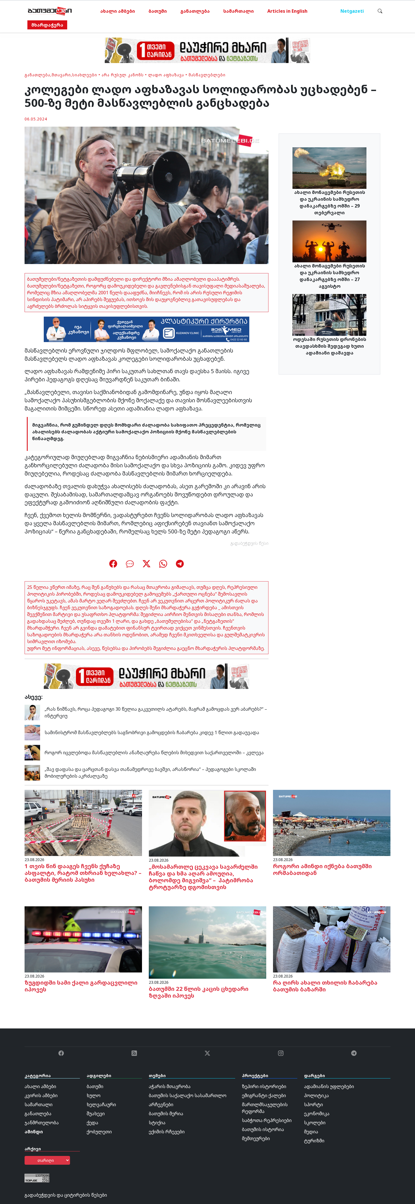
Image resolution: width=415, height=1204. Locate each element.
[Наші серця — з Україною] (50, 11)
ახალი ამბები (117, 11)
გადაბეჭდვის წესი (249, 543)
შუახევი (96, 1113)
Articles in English (287, 11)
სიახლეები (84, 74)
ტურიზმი (314, 1141)
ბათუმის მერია (166, 1113)
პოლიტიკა (316, 1095)
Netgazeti (352, 11)
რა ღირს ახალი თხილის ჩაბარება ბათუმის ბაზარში (325, 986)
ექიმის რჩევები (167, 1132)
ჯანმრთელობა (42, 1122)
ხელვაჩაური (101, 1104)
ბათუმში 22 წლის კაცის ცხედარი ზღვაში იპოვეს (198, 992)
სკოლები (315, 1122)
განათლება (195, 11)
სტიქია (157, 1122)
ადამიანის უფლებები (329, 1086)
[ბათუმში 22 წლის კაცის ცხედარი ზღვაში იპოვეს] (207, 942)
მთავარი (61, 74)
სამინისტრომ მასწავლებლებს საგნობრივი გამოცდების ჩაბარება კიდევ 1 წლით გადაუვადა (152, 732)
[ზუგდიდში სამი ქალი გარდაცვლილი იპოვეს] (83, 939)
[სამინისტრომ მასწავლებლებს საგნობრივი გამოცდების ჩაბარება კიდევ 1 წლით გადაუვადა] (32, 732)
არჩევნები (161, 1104)
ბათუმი (157, 11)
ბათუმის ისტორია (263, 1129)
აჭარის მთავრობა (170, 1086)
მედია (311, 1132)
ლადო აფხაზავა (166, 74)
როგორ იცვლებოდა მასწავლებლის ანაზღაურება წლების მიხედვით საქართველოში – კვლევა (154, 752)
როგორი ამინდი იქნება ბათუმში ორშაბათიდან (322, 869)
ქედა (92, 1122)
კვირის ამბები (41, 1095)
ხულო (94, 1095)
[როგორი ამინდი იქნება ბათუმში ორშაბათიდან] (331, 822)
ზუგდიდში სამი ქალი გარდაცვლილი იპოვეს (81, 986)
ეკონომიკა (316, 1113)
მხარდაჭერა (47, 25)
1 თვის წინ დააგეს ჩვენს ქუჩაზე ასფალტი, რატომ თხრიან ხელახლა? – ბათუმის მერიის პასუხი (83, 872)
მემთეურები (256, 1138)
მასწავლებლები (207, 74)
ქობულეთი (99, 1132)
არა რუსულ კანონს (123, 74)
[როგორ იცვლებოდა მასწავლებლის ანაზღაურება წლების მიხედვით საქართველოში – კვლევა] (32, 752)
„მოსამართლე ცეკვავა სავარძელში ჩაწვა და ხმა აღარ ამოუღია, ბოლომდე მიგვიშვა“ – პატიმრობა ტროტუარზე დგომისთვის (203, 877)
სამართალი (238, 11)
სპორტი (313, 1104)
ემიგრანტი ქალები (264, 1095)
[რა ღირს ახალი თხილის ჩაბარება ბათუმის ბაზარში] (331, 939)
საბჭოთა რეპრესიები (267, 1120)
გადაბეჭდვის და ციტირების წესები (66, 1195)
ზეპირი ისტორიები (264, 1086)
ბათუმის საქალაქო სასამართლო (187, 1095)
